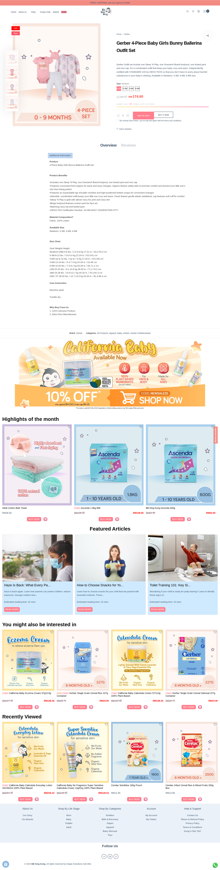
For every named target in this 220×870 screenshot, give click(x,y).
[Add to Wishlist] (69, 427)
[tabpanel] (56, 74)
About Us (22, 12)
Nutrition (110, 815)
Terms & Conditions (192, 827)
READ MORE (12, 609)
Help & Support (192, 808)
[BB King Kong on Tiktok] (116, 856)
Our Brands (27, 819)
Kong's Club (45, 12)
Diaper (110, 823)
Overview (108, 145)
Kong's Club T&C (192, 831)
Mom (68, 815)
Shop (33, 12)
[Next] (196, 373)
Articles (56, 12)
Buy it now (163, 115)
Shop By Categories (110, 808)
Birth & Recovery (110, 819)
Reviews (128, 145)
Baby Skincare (110, 831)
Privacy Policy (192, 823)
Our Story (27, 815)
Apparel (112, 333)
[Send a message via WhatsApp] (215, 865)
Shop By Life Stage (69, 808)
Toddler (68, 823)
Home (13, 12)
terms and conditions (172, 121)
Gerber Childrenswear (141, 333)
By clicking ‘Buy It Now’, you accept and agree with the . (151, 121)
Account (151, 808)
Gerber (79, 333)
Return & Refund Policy (192, 819)
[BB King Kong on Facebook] (104, 856)
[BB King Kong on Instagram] (110, 856)
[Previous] (23, 373)
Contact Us (192, 815)
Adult (68, 827)
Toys (110, 835)
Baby (119, 333)
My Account (151, 815)
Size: (123, 84)
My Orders (151, 819)
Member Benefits (216, 435)
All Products (102, 333)
